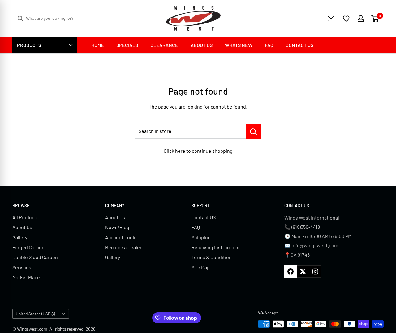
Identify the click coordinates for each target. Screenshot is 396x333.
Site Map (201, 267)
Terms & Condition (212, 257)
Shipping (201, 237)
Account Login (121, 237)
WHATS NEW (238, 45)
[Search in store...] (253, 131)
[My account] (357, 18)
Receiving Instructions (216, 247)
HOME (97, 45)
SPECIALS (127, 45)
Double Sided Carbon (35, 257)
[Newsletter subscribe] (331, 18)
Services (21, 267)
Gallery (19, 237)
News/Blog (117, 227)
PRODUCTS (29, 45)
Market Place (26, 277)
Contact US (204, 217)
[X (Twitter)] (303, 271)
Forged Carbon (28, 247)
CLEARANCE (164, 45)
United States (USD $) (35, 313)
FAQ (269, 45)
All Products (25, 217)
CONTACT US (299, 45)
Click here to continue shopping (198, 151)
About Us (22, 227)
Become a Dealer (123, 247)
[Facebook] (290, 271)
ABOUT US (202, 45)
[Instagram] (315, 271)
